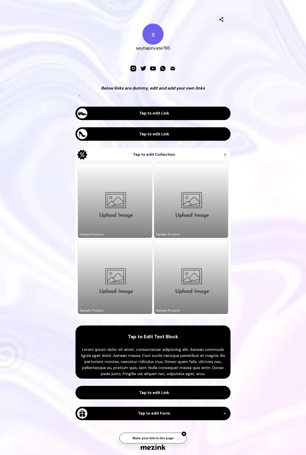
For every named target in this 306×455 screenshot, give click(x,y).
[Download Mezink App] (153, 447)
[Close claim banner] (184, 433)
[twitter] (143, 68)
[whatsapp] (163, 68)
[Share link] (221, 19)
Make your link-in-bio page (152, 437)
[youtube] (153, 68)
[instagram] (133, 68)
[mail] (173, 68)
